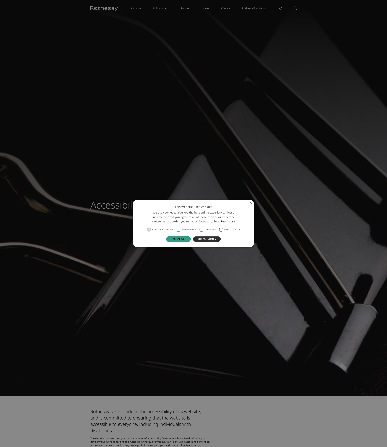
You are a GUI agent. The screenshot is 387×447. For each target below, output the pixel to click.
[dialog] (193, 223)
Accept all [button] (178, 239)
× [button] (250, 203)
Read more (228, 221)
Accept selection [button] (207, 239)
